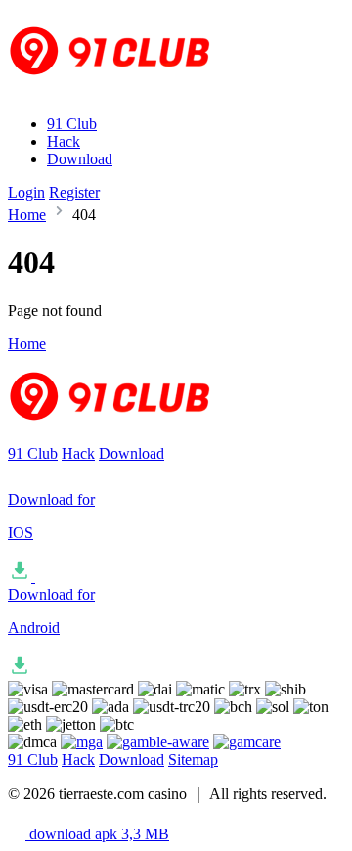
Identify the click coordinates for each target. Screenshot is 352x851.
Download (79, 159)
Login (26, 192)
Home (27, 214)
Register (74, 192)
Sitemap (193, 759)
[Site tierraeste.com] (122, 90)
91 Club (72, 123)
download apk (97, 834)
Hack (63, 141)
